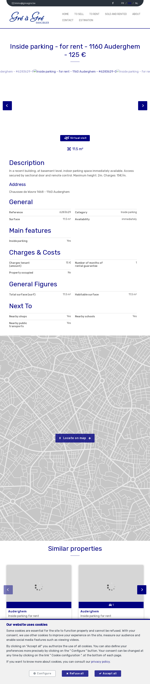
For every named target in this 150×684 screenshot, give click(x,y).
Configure (44, 673)
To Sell (79, 14)
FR (122, 3)
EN (129, 3)
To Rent (94, 14)
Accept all (110, 673)
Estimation (86, 20)
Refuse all (77, 673)
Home (65, 14)
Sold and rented (116, 14)
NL (136, 3)
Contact (68, 20)
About (136, 14)
